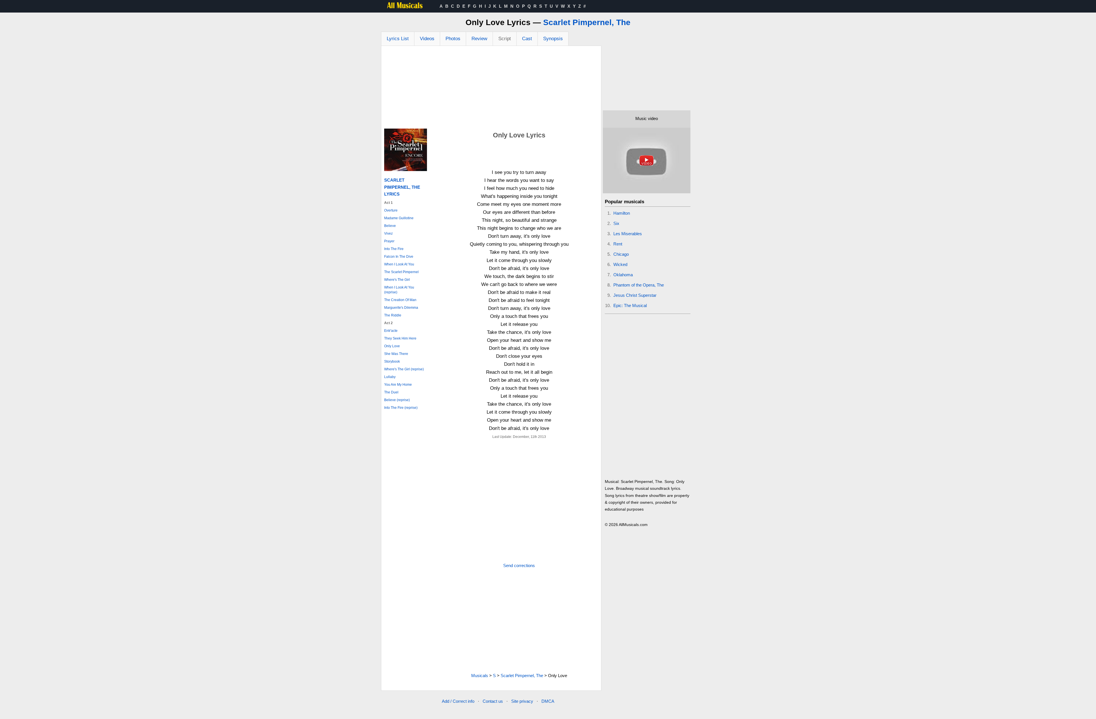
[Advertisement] (491, 89)
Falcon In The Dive (398, 257)
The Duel (391, 392)
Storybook (392, 361)
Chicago (621, 254)
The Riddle (392, 315)
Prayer (389, 241)
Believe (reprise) (397, 400)
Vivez (388, 233)
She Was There (396, 354)
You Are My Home (398, 385)
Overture (391, 210)
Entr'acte (391, 331)
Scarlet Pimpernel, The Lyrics (402, 187)
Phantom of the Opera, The (638, 285)
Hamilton (621, 213)
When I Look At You (399, 264)
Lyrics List (398, 38)
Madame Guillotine (399, 218)
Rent (617, 243)
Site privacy (522, 701)
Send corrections (519, 565)
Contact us (493, 701)
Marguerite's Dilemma (401, 308)
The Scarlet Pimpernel (401, 272)
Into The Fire (394, 249)
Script (504, 38)
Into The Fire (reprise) (401, 408)
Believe (390, 226)
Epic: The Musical (630, 305)
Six (616, 223)
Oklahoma (623, 274)
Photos (453, 38)
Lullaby (390, 377)
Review (479, 38)
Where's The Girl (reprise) (404, 369)
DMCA (547, 701)
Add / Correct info (458, 701)
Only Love (392, 346)
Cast (527, 38)
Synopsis (553, 38)
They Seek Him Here (400, 338)
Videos (427, 38)
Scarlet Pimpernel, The (586, 22)
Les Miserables (627, 233)
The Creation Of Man (400, 300)
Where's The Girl (397, 280)
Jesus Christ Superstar (634, 295)
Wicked (620, 264)
